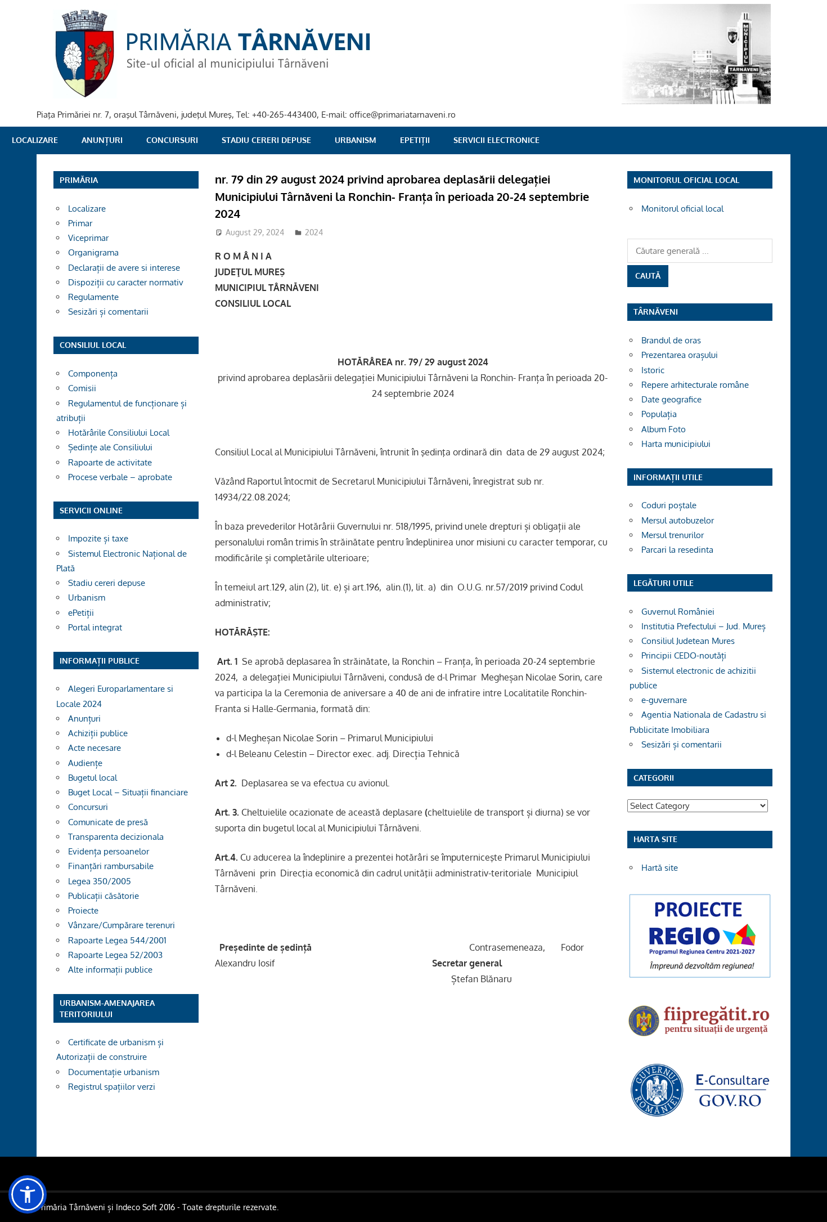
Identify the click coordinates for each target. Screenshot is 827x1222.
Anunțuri (102, 140)
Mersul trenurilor (672, 535)
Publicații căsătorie (103, 895)
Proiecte (83, 910)
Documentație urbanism (113, 1072)
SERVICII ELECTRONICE (496, 140)
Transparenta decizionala (116, 836)
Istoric (652, 370)
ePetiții (415, 140)
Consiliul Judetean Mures (688, 640)
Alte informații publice (110, 969)
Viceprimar (88, 237)
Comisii (82, 388)
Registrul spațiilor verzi (111, 1086)
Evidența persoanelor (108, 851)
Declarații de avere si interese (124, 267)
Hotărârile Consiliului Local (118, 432)
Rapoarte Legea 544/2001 (117, 940)
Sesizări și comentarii (108, 311)
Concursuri (172, 140)
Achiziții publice (98, 733)
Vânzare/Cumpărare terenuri (121, 925)
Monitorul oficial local (682, 208)
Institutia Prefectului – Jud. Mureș (703, 626)
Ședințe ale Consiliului (110, 447)
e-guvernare (664, 700)
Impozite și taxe (98, 538)
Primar (80, 223)
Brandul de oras (671, 340)
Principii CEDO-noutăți (683, 655)
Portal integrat (95, 627)
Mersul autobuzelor (677, 520)
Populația (659, 414)
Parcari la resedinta (677, 549)
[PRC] (699, 977)
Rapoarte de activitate (110, 462)
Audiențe (85, 763)
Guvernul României (677, 611)
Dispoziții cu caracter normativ (125, 282)
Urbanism (355, 140)
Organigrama (93, 252)
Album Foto (663, 429)
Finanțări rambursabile (111, 866)
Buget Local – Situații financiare (128, 792)
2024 (314, 232)
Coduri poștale (668, 505)
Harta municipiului (676, 443)
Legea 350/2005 (99, 881)
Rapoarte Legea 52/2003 (115, 955)
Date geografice (671, 399)
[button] (27, 1194)
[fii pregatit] (699, 1037)
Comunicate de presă (108, 822)
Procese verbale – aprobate (120, 477)
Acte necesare (94, 747)
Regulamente (93, 297)
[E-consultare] (699, 1115)
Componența (93, 373)
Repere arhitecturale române (695, 384)
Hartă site (659, 867)
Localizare (35, 140)
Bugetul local (92, 777)
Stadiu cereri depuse (266, 140)
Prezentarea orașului (679, 355)
